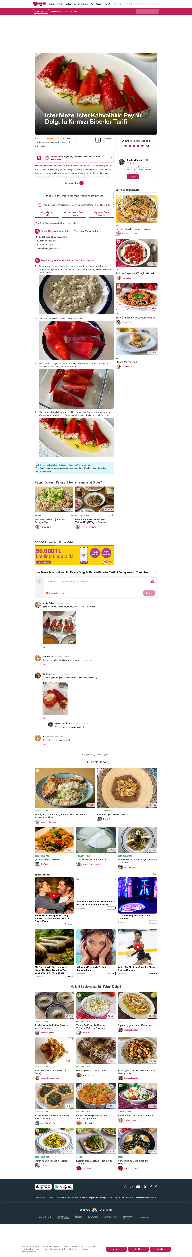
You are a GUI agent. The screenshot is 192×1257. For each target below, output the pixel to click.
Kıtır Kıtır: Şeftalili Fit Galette (112, 814)
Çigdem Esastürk (136, 160)
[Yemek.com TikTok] (131, 1186)
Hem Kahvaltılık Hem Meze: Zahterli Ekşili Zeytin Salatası (90, 521)
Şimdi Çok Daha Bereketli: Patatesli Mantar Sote (137, 1072)
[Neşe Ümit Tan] (50, 724)
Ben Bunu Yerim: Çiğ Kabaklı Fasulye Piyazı (50, 521)
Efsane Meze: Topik (126, 362)
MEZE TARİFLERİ (69, 139)
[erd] (38, 738)
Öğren (98, 4)
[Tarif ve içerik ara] (130, 3)
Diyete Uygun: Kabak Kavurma (134, 1025)
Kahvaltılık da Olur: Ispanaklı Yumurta (133, 1162)
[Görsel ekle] (152, 581)
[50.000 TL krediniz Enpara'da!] (74, 555)
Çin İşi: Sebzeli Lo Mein (47, 859)
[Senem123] (38, 658)
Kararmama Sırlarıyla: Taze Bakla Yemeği (94, 1162)
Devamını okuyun (134, 172)
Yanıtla (44, 647)
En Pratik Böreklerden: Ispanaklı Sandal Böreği (52, 1117)
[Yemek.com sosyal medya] (92, 1210)
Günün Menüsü (81, 4)
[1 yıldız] (125, 146)
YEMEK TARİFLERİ (51, 139)
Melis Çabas (48, 603)
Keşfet (107, 4)
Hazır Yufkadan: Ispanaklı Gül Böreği (50, 1072)
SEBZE (120, 1021)
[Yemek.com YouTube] (138, 1186)
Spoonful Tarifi (56, 11)
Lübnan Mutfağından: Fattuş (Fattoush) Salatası (91, 1117)
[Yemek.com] (39, 4)
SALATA (38, 515)
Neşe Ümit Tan (62, 723)
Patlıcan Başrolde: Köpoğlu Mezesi (135, 273)
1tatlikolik (47, 674)
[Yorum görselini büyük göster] (99, 627)
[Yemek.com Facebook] (151, 1186)
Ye (92, 4)
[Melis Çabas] (38, 605)
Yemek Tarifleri (56, 4)
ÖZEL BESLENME (82, 515)
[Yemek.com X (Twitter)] (145, 1186)
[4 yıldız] (138, 146)
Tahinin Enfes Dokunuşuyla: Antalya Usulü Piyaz (137, 861)
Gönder (149, 593)
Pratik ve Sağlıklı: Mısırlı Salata (51, 1160)
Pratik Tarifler (40, 11)
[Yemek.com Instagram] (125, 1186)
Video (68, 4)
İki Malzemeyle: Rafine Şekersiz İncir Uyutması (52, 1027)
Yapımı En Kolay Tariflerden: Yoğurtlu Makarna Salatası (91, 1027)
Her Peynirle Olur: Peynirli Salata (135, 1115)
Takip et (133, 177)
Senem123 (47, 656)
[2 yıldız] (130, 146)
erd (44, 736)
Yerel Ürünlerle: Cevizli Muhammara (135, 317)
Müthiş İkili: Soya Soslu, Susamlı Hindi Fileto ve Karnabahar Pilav (60, 816)
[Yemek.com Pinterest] (156, 1186)
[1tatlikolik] (38, 675)
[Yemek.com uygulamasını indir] (43, 1187)
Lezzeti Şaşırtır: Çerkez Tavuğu (133, 229)
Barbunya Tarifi (71, 11)
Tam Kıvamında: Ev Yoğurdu (91, 859)
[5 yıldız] (142, 146)
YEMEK (38, 139)
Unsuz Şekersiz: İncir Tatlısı (91, 1070)
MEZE (118, 225)
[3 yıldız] (134, 146)
